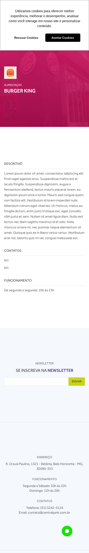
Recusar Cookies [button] (26, 37)
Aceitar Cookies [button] (63, 37)
